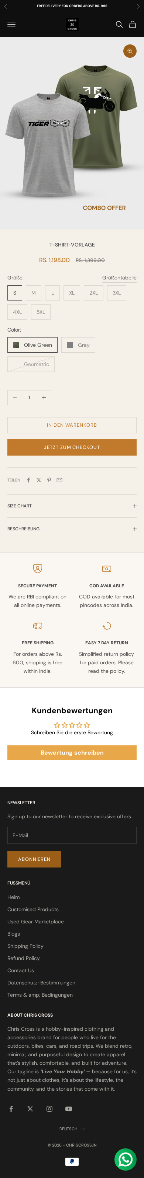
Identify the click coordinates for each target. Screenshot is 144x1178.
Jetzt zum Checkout (72, 447)
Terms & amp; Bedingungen (40, 994)
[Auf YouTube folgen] (68, 1108)
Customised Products (33, 909)
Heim (13, 897)
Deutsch (68, 1128)
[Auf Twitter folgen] (30, 1108)
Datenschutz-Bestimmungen (41, 982)
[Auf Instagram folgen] (49, 1108)
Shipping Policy (25, 946)
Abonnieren (34, 859)
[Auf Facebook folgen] (11, 1108)
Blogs (13, 933)
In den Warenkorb (72, 425)
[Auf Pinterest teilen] (49, 480)
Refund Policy (23, 958)
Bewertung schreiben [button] (72, 752)
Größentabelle (119, 277)
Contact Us (20, 970)
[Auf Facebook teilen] (28, 480)
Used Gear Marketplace (35, 921)
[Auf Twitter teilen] (39, 480)
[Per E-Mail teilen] (59, 480)
